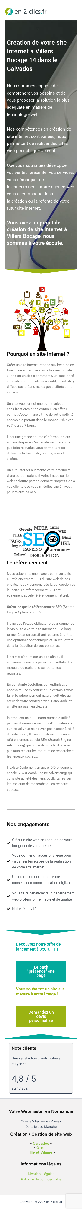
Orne (41, 1147)
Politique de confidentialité (41, 1179)
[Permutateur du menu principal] (72, 10)
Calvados (41, 1143)
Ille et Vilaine (41, 1152)
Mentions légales (41, 1174)
